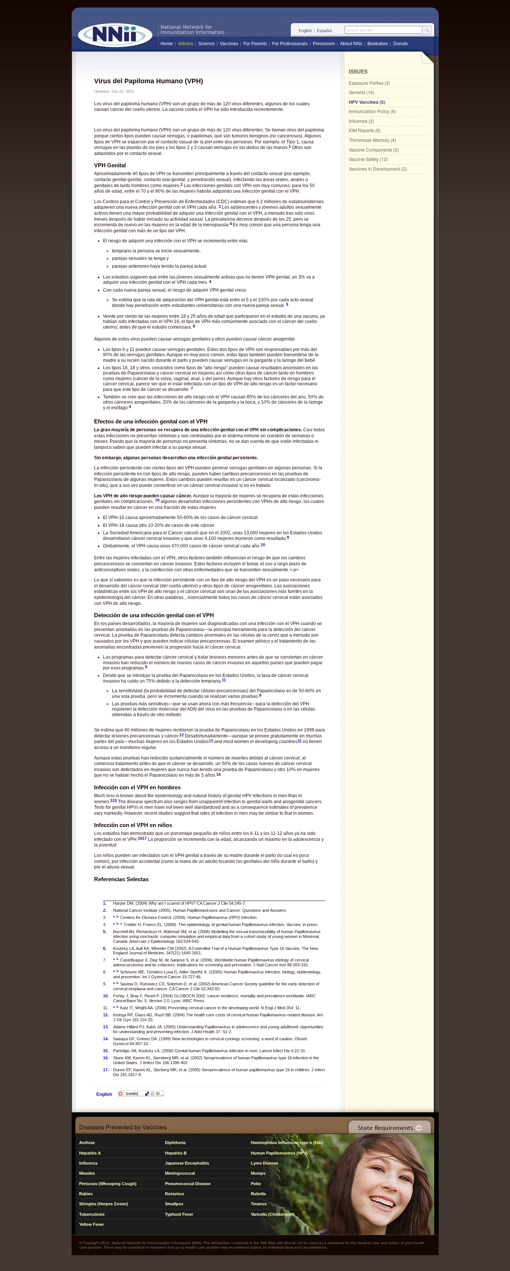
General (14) (361, 92)
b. (117, 916)
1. (104, 903)
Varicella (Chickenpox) (273, 1214)
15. (106, 1050)
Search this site (359, 30)
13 (211, 741)
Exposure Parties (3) (369, 83)
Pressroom (324, 43)
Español (324, 30)
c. (121, 923)
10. (106, 996)
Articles (185, 43)
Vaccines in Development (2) (378, 168)
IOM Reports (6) (365, 130)
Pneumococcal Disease (188, 1183)
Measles (87, 1173)
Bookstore (377, 43)
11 (224, 680)
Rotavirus (174, 1193)
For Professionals (290, 43)
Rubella (258, 1193)
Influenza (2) (361, 121)
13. (106, 1027)
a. (114, 916)
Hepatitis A (90, 1153)
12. (106, 1015)
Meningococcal (180, 1173)
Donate (400, 43)
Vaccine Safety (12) (368, 159)
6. (104, 948)
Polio (256, 1183)
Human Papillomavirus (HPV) (279, 1153)
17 (144, 838)
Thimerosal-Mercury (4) (372, 140)
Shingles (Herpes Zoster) (103, 1204)
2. (104, 910)
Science (206, 43)
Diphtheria (175, 1142)
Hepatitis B (176, 1153)
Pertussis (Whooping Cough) (108, 1183)
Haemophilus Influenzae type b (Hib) (287, 1142)
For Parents (255, 43)
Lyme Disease (264, 1163)
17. (106, 1070)
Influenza (88, 1163)
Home (167, 43)
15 (114, 800)
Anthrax (87, 1142)
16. (106, 1058)
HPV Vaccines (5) (367, 102)
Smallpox (174, 1204)
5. (104, 931)
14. (106, 1039)
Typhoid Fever (179, 1214)
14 (218, 774)
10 (263, 545)
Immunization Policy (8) (372, 111)
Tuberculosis (92, 1214)
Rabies (86, 1193)
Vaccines (229, 43)
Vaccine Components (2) (374, 149)
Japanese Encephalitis (187, 1163)
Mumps (258, 1173)
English (305, 30)
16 (140, 838)
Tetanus (259, 1204)
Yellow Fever (91, 1224)
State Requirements (388, 1125)
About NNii (351, 43)
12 (181, 735)
